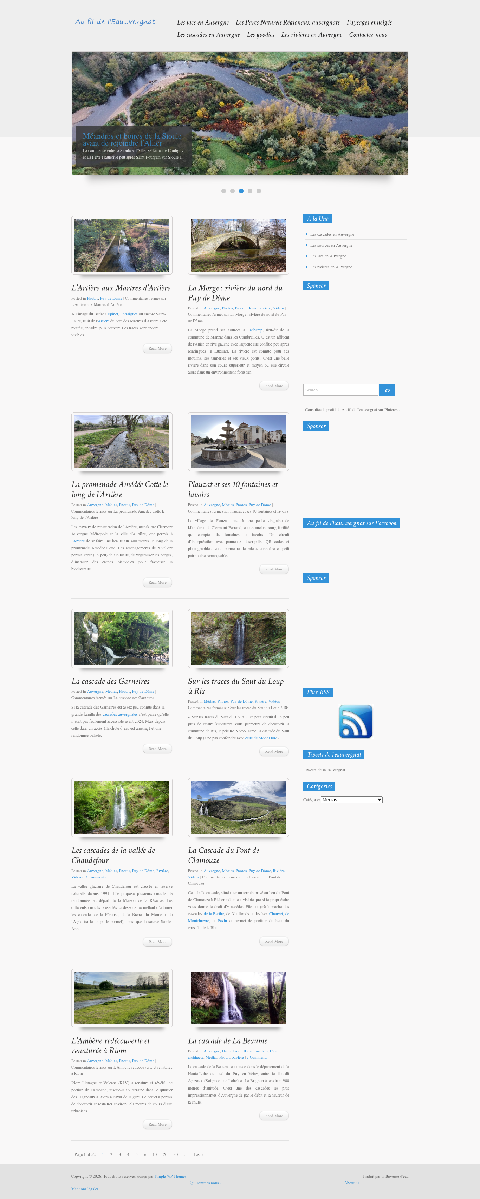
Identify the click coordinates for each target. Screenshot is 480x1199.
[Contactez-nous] (364, 34)
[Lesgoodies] (257, 34)
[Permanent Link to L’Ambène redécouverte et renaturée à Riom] (111, 1045)
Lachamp (254, 330)
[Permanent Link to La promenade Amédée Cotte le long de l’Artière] (120, 489)
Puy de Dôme (111, 298)
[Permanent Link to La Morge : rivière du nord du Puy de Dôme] (236, 292)
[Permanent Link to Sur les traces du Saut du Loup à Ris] (237, 685)
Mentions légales (84, 1188)
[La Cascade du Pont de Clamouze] (238, 811)
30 (176, 1154)
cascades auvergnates (120, 714)
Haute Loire (231, 1050)
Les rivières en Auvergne (331, 266)
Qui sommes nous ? (205, 1182)
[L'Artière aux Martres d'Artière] (122, 248)
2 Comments (257, 1057)
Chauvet (276, 913)
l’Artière (78, 540)
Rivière (265, 307)
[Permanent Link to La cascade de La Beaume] (227, 1040)
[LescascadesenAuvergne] (205, 34)
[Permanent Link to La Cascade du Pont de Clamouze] (224, 854)
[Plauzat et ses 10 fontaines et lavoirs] (238, 445)
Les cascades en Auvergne (332, 234)
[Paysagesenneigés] (365, 22)
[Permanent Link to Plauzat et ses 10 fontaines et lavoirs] (233, 489)
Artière (104, 320)
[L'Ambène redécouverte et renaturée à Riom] (122, 1001)
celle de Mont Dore (261, 738)
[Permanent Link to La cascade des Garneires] (110, 680)
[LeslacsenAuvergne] (199, 22)
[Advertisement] (340, 339)
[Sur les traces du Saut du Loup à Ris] (238, 642)
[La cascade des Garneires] (122, 642)
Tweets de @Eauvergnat (325, 769)
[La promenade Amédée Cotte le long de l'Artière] (122, 445)
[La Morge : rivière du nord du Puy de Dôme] (238, 248)
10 (155, 1154)
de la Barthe (214, 913)
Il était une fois (256, 1050)
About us (351, 1182)
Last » (199, 1154)
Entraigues (129, 313)
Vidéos (278, 307)
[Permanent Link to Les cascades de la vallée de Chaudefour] (114, 854)
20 (165, 1154)
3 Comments (95, 876)
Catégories (312, 799)
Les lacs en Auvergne (328, 256)
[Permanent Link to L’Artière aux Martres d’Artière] (120, 287)
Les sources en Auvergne (331, 245)
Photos (92, 298)
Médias (111, 504)
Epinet (113, 313)
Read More (158, 348)
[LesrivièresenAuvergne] (308, 34)
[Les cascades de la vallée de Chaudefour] (122, 811)
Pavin (222, 920)
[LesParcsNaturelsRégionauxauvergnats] (283, 22)
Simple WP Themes (170, 1176)
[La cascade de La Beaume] (238, 1001)
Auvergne (212, 307)
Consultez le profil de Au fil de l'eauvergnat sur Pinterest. (352, 409)
